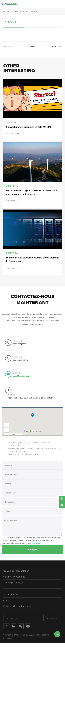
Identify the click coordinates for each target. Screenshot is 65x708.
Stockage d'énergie (13, 573)
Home (6, 11)
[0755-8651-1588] (62, 499)
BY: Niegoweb (9, 629)
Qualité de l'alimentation (16, 561)
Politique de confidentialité (17, 597)
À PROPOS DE (10, 585)
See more (36, 534)
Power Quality (17, 11)
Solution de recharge (14, 567)
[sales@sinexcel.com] (62, 505)
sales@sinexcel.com (21, 367)
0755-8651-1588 (19, 335)
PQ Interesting (32, 11)
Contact (7, 591)
